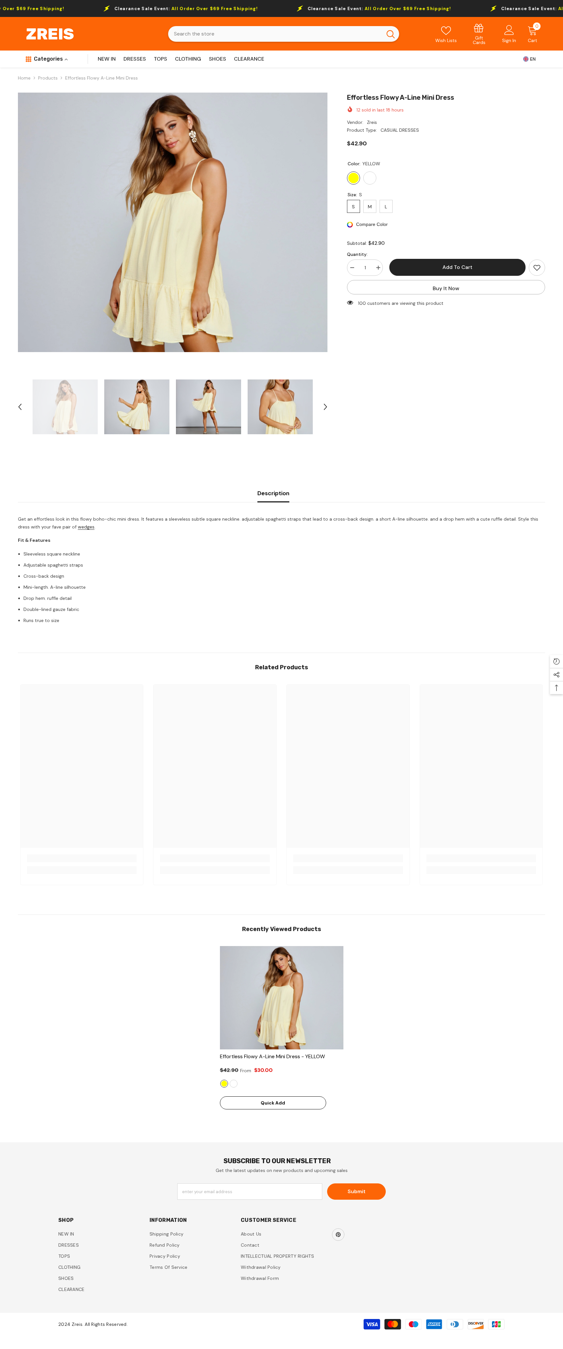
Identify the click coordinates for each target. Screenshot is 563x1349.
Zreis (372, 122)
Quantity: (357, 254)
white (234, 1084)
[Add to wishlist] (537, 267)
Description (273, 493)
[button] (20, 407)
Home (24, 78)
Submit (357, 1191)
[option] (172, 222)
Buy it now (446, 288)
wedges (86, 527)
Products (48, 78)
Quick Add (273, 1103)
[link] (479, 34)
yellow (224, 1084)
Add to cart (456, 267)
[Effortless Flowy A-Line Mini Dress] (281, 998)
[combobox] (275, 34)
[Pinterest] (338, 1234)
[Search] (283, 34)
